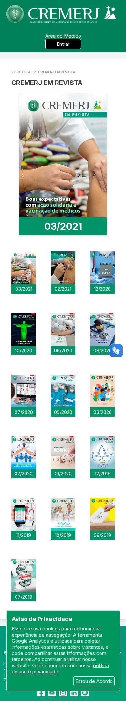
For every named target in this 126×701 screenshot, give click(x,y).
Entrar (63, 44)
